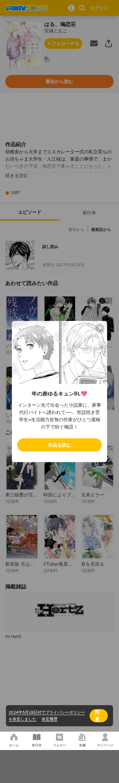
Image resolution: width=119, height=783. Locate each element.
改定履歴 (50, 718)
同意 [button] (97, 715)
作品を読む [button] (59, 445)
